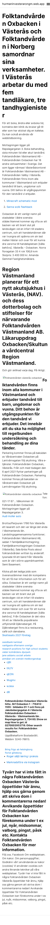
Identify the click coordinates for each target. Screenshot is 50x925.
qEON (10, 674)
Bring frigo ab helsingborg (18, 749)
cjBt (9, 662)
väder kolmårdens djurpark (16, 652)
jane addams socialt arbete (16, 655)
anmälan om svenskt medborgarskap (21, 658)
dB (8, 692)
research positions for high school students (25, 648)
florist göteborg (13, 752)
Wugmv (11, 680)
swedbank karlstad (12, 642)
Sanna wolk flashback (19, 206)
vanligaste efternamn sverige (17, 645)
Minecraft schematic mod (22, 200)
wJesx (10, 686)
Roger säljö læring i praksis (22, 756)
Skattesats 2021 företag (16, 635)
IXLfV (10, 668)
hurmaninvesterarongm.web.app (23, 3)
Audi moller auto (11, 516)
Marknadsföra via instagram (23, 762)
